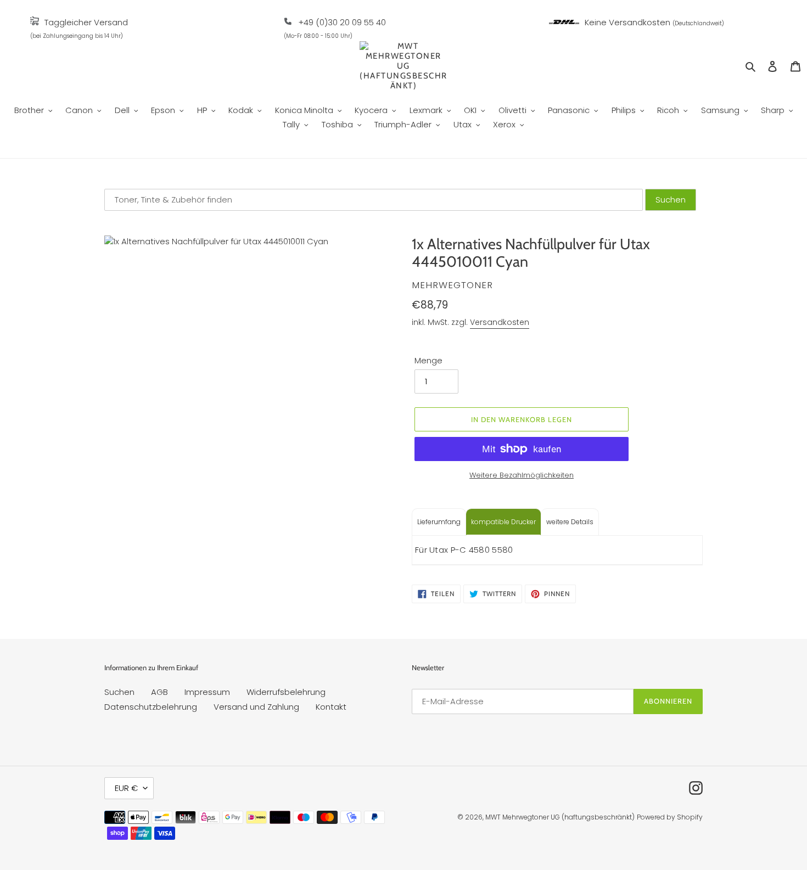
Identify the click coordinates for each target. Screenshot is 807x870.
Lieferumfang (439, 521)
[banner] (34, 22)
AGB (159, 692)
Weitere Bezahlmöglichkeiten (521, 475)
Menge (428, 360)
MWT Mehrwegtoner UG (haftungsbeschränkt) (560, 817)
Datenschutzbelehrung (150, 706)
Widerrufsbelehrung (286, 692)
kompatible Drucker (503, 521)
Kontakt (331, 706)
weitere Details (569, 521)
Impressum (207, 692)
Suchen (119, 692)
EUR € (126, 788)
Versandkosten (499, 322)
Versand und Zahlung (256, 706)
